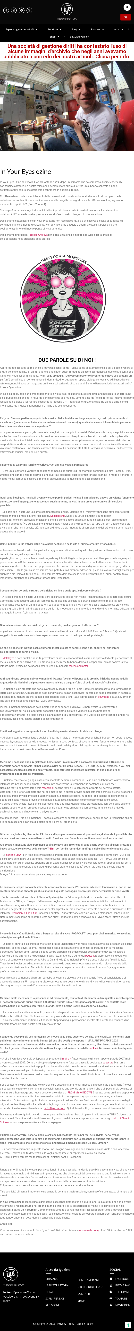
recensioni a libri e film (24, 913)
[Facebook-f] (6, 10)
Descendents (57, 515)
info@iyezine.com (54, 1108)
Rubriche (53, 29)
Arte (116, 29)
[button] (127, 7)
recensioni (48, 788)
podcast (90, 955)
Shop (53, 36)
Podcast (95, 29)
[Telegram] (21, 10)
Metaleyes (8, 658)
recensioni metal (78, 666)
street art (108, 1062)
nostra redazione (89, 1230)
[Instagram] (14, 10)
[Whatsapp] (29, 10)
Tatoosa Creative (38, 234)
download (103, 696)
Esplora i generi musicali (20, 29)
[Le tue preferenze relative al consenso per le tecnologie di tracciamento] (128, 1325)
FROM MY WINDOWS (80, 1092)
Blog (74, 29)
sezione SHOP (14, 854)
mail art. (94, 1048)
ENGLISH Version (79, 36)
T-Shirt (51, 848)
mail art (66, 1058)
